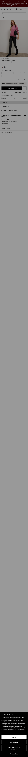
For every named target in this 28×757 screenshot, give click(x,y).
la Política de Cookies (21, 729)
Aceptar (14, 737)
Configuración (14, 742)
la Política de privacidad (6, 730)
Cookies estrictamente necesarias (14, 748)
